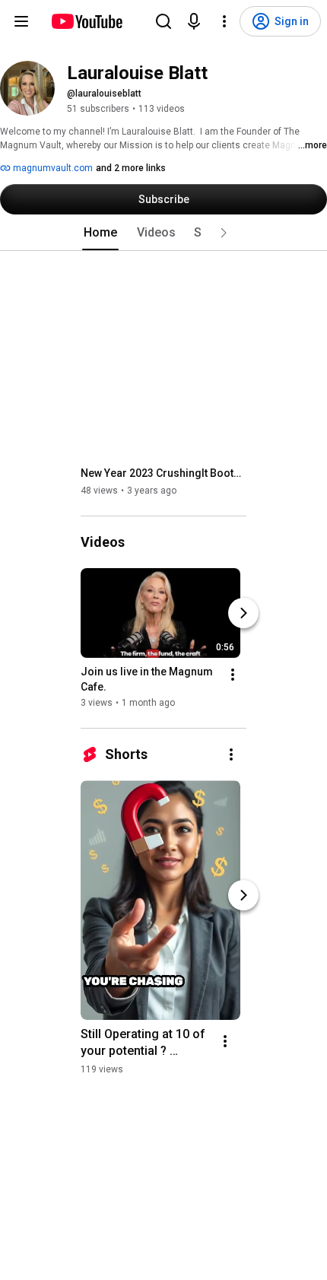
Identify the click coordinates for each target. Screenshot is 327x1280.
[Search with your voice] (194, 21)
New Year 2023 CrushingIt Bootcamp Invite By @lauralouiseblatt (164, 473)
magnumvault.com (52, 168)
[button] (223, 232)
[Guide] (21, 21)
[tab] (100, 232)
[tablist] (163, 232)
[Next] (243, 613)
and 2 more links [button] (131, 168)
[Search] (163, 21)
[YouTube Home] (86, 21)
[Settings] (224, 21)
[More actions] (232, 674)
